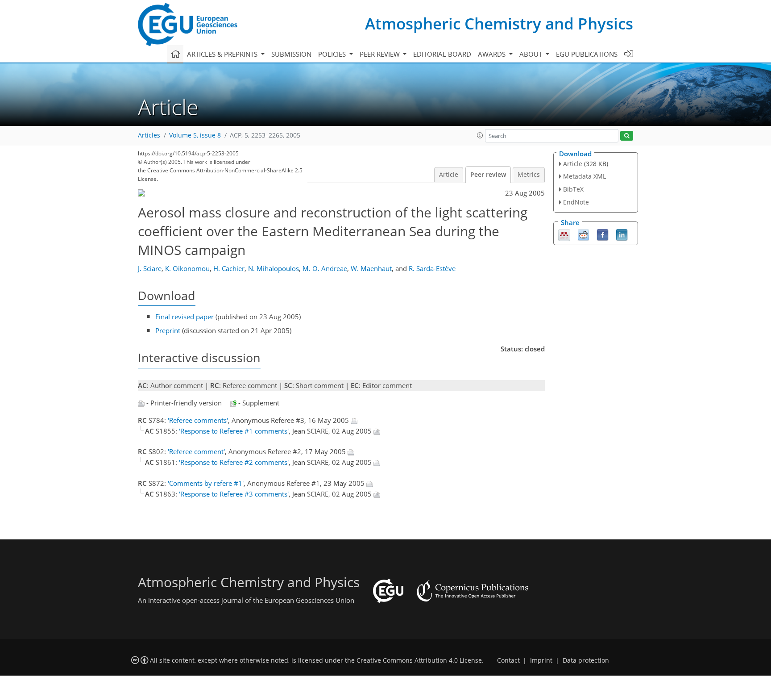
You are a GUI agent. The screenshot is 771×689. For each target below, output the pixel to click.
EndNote (576, 202)
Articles (149, 135)
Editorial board (442, 54)
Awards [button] (492, 54)
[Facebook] (603, 234)
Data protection (586, 660)
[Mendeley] (564, 234)
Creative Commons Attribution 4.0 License (419, 660)
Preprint (167, 330)
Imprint (541, 660)
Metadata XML (584, 176)
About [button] (531, 54)
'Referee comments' (198, 420)
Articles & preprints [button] (223, 54)
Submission (291, 54)
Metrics (529, 175)
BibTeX (573, 189)
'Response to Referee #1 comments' (234, 430)
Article (448, 175)
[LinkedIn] (622, 234)
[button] (480, 135)
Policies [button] (333, 54)
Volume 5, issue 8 (195, 135)
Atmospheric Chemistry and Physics (499, 23)
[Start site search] (626, 136)
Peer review (488, 175)
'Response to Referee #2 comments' (234, 462)
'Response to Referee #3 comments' (234, 493)
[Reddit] (583, 234)
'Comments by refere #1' (206, 483)
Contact (508, 660)
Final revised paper (184, 316)
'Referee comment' (196, 451)
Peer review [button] (381, 54)
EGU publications (587, 54)
